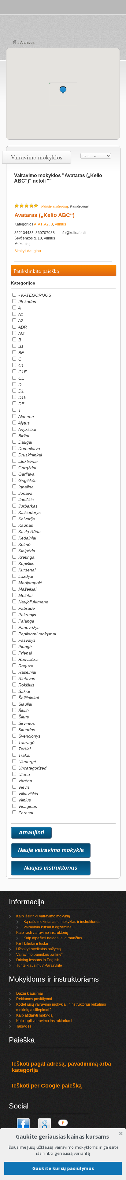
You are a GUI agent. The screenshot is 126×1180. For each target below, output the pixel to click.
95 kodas (26, 301)
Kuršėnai (26, 569)
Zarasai (25, 812)
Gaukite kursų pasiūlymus (63, 1168)
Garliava (26, 474)
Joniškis (25, 499)
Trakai (23, 755)
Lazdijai (25, 576)
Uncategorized (31, 768)
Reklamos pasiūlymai (34, 999)
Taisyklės (23, 1026)
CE (20, 378)
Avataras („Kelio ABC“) (44, 215)
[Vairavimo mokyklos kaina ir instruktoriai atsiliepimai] (14, 42)
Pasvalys (26, 640)
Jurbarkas (27, 506)
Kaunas (25, 525)
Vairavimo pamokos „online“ (39, 954)
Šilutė (23, 716)
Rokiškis (25, 685)
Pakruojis (26, 614)
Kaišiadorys (29, 512)
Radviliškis (28, 659)
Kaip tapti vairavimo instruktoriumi (44, 1021)
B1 (20, 346)
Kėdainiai (26, 538)
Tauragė (26, 742)
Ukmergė (26, 761)
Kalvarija (26, 518)
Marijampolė (29, 582)
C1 (20, 365)
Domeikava (28, 448)
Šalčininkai (28, 697)
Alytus (23, 423)
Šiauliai (24, 704)
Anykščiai (26, 429)
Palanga (25, 621)
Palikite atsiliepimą (54, 206)
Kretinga (26, 557)
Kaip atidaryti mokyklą (34, 1015)
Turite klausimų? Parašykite (39, 965)
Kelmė (24, 544)
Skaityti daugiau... (29, 251)
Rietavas (26, 678)
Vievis (23, 787)
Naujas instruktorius (50, 868)
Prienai (24, 653)
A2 (46, 224)
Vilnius (60, 224)
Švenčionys (28, 736)
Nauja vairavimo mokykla (51, 850)
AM (20, 333)
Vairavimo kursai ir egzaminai (48, 927)
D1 (20, 391)
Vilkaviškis (27, 793)
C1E (22, 371)
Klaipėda (26, 550)
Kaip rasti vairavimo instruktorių (42, 932)
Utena (23, 774)
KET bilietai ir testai (32, 943)
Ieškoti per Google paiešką (47, 1086)
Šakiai (23, 691)
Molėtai (24, 595)
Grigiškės (26, 480)
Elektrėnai (27, 461)
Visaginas (27, 806)
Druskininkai (29, 454)
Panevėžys (28, 627)
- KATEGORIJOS (34, 295)
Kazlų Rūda (29, 531)
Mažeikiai (26, 589)
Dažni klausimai (29, 993)
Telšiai (24, 748)
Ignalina (25, 486)
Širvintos (26, 723)
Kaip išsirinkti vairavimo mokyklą (43, 916)
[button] (63, 90)
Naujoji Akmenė (32, 601)
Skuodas (26, 729)
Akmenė (25, 416)
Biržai (23, 435)
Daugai (24, 442)
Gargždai (26, 467)
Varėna (24, 780)
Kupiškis (25, 563)
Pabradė (26, 608)
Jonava (24, 493)
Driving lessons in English (37, 960)
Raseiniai (26, 672)
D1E (22, 397)
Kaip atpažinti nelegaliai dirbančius (53, 938)
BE (20, 352)
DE (20, 403)
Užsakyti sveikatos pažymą (38, 949)
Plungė (24, 646)
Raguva (25, 665)
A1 (40, 224)
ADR (22, 327)
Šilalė (23, 710)
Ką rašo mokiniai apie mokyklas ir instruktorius (62, 922)
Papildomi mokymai (36, 633)
